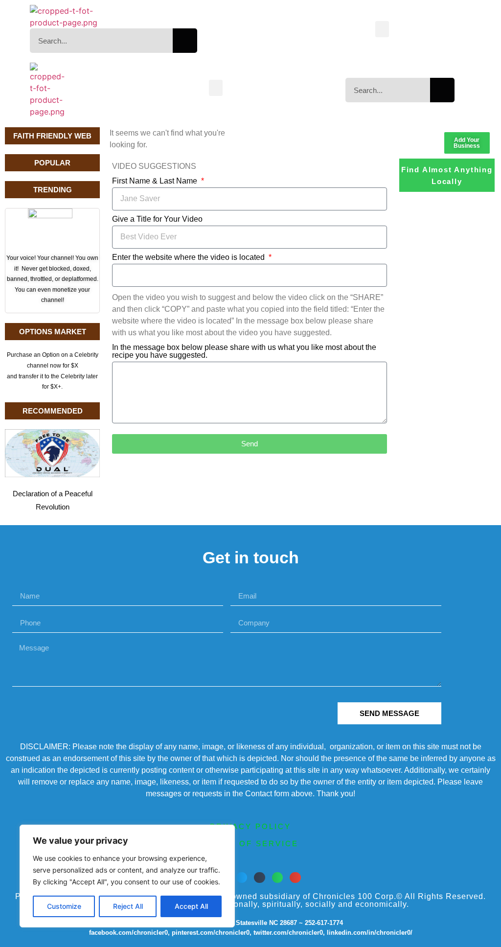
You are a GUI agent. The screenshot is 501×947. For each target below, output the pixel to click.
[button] (382, 29)
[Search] (185, 40)
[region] (127, 876)
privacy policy (250, 826)
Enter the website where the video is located (189, 257)
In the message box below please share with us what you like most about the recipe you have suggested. (244, 351)
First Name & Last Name (155, 181)
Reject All (128, 906)
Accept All (191, 906)
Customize (64, 906)
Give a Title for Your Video (157, 219)
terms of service (250, 843)
